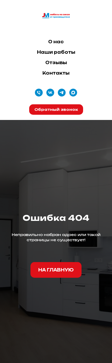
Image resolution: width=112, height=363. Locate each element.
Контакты (56, 73)
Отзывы (56, 62)
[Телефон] (39, 92)
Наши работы (56, 52)
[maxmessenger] (73, 92)
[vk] (50, 92)
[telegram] (62, 92)
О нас (56, 41)
